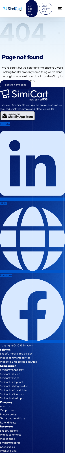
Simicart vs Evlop (10, 374)
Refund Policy (8, 422)
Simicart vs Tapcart (11, 382)
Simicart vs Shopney (12, 394)
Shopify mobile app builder (16, 353)
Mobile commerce (10, 434)
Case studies (7, 446)
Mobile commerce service (15, 357)
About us (5, 406)
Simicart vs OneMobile (13, 390)
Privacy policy (8, 414)
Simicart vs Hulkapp (11, 398)
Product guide (8, 450)
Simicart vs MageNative (14, 386)
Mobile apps (7, 438)
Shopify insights (9, 430)
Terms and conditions (12, 418)
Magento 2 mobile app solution (18, 361)
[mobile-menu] (59, 9)
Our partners (8, 410)
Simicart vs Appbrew (12, 369)
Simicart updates (10, 442)
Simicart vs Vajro (10, 378)
